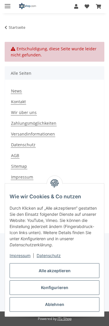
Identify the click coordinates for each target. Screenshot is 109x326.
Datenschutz (49, 255)
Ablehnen (54, 304)
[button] (76, 6)
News (16, 91)
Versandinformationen (33, 134)
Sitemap (19, 166)
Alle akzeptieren (55, 270)
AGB (15, 155)
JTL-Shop (65, 318)
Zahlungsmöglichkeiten (33, 123)
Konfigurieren (54, 287)
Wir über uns (24, 112)
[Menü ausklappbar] (7, 3)
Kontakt (18, 101)
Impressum (20, 255)
